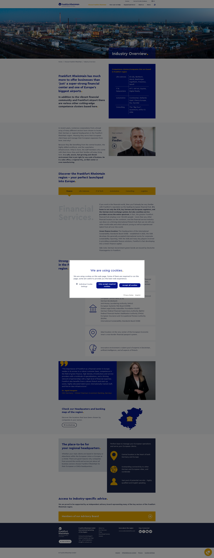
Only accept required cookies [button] (107, 285)
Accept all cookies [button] (129, 285)
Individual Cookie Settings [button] (85, 285)
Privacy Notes (128, 295)
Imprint (137, 295)
